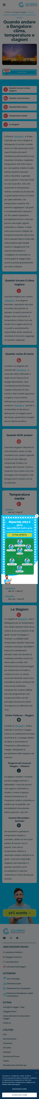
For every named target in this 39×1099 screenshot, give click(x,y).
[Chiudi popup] (37, 516)
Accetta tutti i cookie (19, 1095)
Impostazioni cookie (19, 1089)
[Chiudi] (36, 1072)
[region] (19, 1084)
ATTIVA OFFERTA (19, 535)
